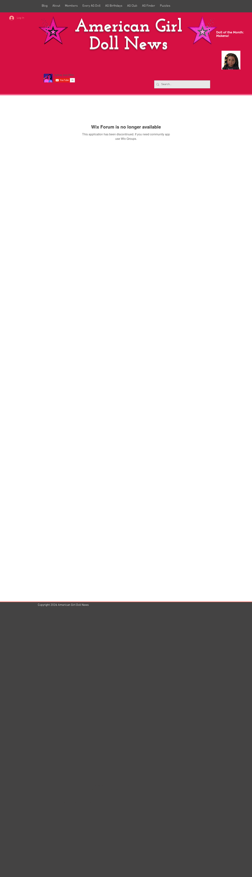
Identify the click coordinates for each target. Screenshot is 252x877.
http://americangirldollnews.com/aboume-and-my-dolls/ (78, 802)
